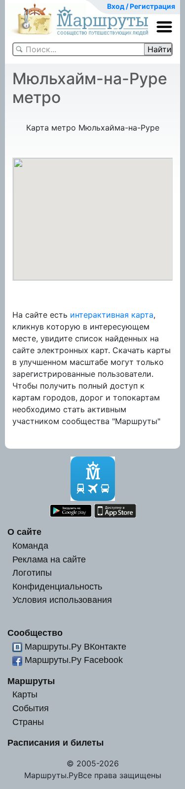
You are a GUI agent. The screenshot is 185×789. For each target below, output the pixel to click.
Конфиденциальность (57, 586)
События (30, 708)
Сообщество (35, 632)
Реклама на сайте (49, 559)
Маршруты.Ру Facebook (74, 660)
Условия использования (62, 599)
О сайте (24, 531)
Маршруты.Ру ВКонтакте (75, 646)
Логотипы (32, 572)
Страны (28, 722)
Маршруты (31, 681)
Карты (24, 694)
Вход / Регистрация (141, 6)
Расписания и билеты (55, 742)
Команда (30, 545)
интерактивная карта (111, 315)
